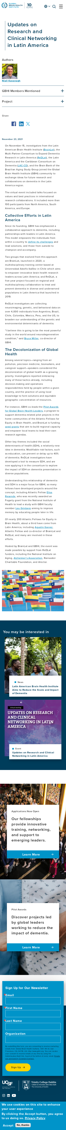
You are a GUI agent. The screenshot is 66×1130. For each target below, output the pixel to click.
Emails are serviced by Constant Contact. (32, 1057)
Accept (8, 1125)
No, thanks (23, 1125)
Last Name (13, 1020)
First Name (13, 1007)
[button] (55, 7)
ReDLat (42, 157)
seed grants (12, 426)
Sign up (16, 1067)
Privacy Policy (35, 1118)
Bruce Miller (31, 338)
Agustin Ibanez (44, 527)
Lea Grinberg (23, 508)
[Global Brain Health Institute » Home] (17, 7)
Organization (15, 1033)
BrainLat (49, 149)
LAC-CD (22, 165)
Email (9, 995)
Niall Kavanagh (11, 80)
